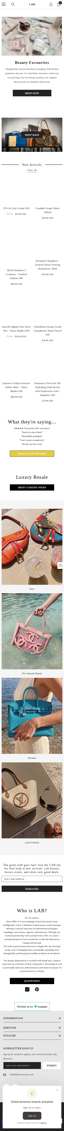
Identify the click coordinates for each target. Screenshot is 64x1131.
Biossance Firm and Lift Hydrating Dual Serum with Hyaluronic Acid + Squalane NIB (47, 389)
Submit (52, 1065)
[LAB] (32, 36)
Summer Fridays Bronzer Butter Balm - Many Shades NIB (16, 387)
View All (32, 170)
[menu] (4, 4)
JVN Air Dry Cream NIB (16, 208)
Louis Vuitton (32, 842)
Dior (32, 589)
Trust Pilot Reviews (32, 453)
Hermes (32, 758)
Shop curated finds (32, 487)
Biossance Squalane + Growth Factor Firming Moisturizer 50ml (47, 264)
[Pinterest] (37, 989)
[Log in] (51, 4)
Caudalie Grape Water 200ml (47, 210)
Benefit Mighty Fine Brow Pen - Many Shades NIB (16, 328)
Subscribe (32, 888)
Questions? (32, 981)
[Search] (13, 4)
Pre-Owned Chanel (32, 673)
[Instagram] (27, 989)
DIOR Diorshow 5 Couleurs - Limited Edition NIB (16, 274)
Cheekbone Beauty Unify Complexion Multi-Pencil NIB (48, 330)
